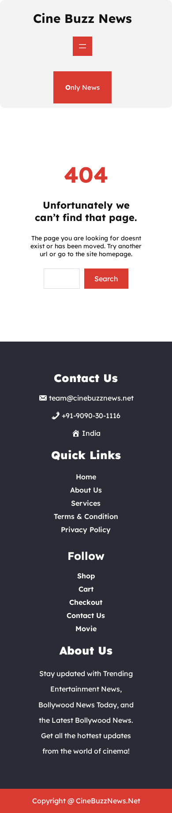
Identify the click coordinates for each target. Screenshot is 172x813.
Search (106, 278)
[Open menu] (82, 46)
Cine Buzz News (82, 18)
